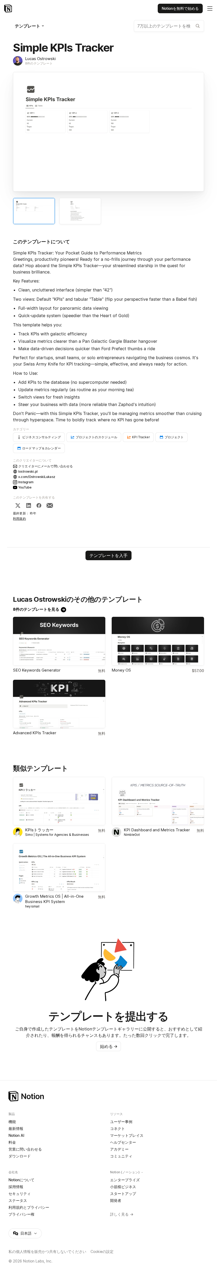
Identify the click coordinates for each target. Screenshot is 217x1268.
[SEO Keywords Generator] (59, 641)
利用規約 (19, 519)
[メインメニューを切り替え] (210, 8)
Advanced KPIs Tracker (34, 732)
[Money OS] (158, 641)
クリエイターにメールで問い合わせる (45, 466)
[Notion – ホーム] (108, 1096)
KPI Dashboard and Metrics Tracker (157, 829)
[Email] (50, 505)
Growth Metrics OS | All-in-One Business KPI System (54, 899)
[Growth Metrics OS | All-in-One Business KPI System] (59, 867)
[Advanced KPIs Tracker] (59, 704)
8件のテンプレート (39, 63)
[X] (17, 505)
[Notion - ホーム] (8, 8)
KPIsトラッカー (39, 829)
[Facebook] (39, 505)
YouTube (24, 487)
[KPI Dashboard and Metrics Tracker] (158, 801)
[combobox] (169, 26)
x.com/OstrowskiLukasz (36, 477)
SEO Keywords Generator (37, 670)
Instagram (26, 482)
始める (108, 1046)
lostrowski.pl (28, 471)
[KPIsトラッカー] (59, 801)
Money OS (121, 670)
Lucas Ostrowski (40, 58)
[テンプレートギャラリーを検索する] (197, 26)
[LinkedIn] (28, 505)
